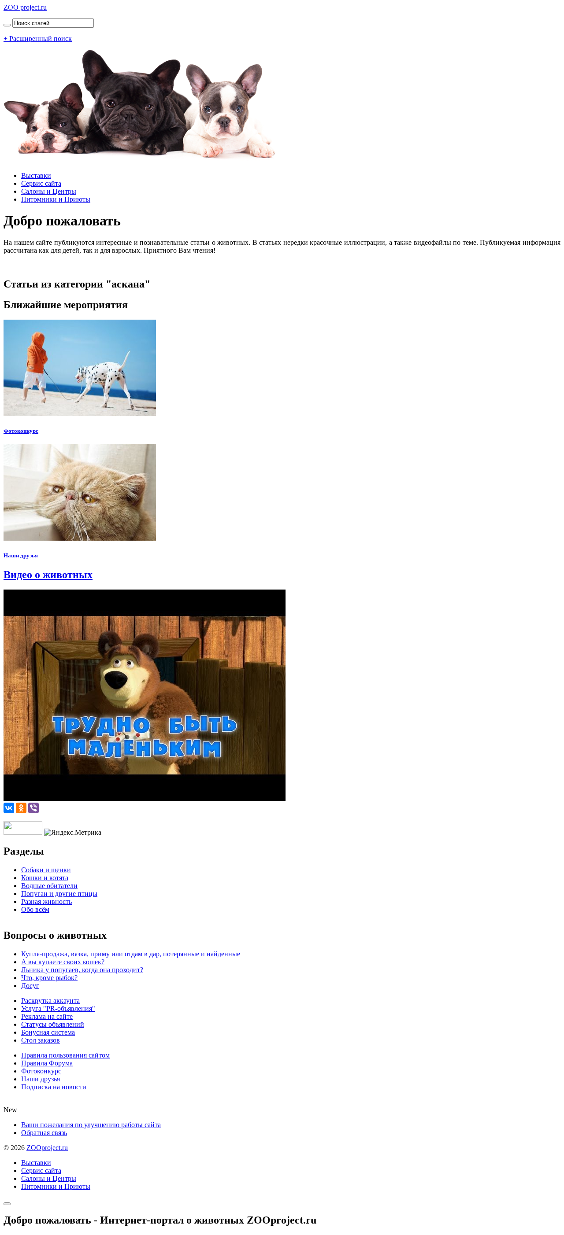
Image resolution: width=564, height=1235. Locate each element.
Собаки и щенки (46, 870)
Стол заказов (40, 1040)
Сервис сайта (41, 183)
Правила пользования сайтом (65, 1055)
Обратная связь (44, 1132)
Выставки (36, 175)
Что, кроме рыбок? (49, 977)
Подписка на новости (53, 1087)
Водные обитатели (49, 885)
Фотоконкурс (21, 431)
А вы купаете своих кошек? (62, 962)
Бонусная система (48, 1032)
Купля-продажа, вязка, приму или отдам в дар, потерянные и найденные (130, 954)
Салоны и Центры (48, 191)
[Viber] (33, 808)
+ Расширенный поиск (38, 38)
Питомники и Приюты (55, 199)
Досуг (30, 985)
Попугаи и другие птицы (59, 893)
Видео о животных (48, 574)
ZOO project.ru (25, 7)
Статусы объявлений (52, 1024)
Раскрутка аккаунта (50, 1000)
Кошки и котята (44, 877)
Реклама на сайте (47, 1016)
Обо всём (35, 909)
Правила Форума (47, 1063)
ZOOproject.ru (47, 1147)
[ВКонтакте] (9, 808)
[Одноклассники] (21, 808)
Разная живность (46, 901)
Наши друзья (21, 555)
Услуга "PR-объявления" (58, 1008)
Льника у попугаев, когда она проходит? (82, 969)
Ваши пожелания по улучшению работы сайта (91, 1124)
